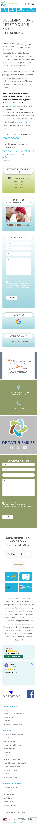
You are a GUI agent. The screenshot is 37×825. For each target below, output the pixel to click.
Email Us (21, 11)
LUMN (17, 822)
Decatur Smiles (10, 706)
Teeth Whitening (9, 774)
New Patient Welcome (11, 787)
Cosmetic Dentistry (10, 741)
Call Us (4, 11)
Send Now (11, 297)
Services (6, 730)
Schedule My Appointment (12, 724)
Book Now (31, 11)
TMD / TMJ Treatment (10, 777)
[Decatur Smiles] (10, 4)
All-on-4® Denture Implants (13, 734)
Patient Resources (12, 783)
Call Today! (18, 188)
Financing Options (9, 791)
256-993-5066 (10, 138)
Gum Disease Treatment (11, 767)
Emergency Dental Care (11, 759)
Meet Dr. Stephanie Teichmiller (14, 713)
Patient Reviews (9, 802)
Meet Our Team (8, 717)
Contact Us (7, 721)
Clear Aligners (8, 738)
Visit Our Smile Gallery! (18, 342)
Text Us (12, 11)
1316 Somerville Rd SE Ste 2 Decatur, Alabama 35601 (18, 154)
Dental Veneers (8, 752)
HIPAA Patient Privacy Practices (14, 812)
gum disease (15, 106)
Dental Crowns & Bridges (12, 745)
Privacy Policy (8, 809)
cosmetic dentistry (22, 122)
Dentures (6, 756)
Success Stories (8, 794)
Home (5, 710)
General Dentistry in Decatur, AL (14, 763)
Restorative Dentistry (10, 770)
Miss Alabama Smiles (10, 805)
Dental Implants (9, 749)
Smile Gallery (8, 798)
